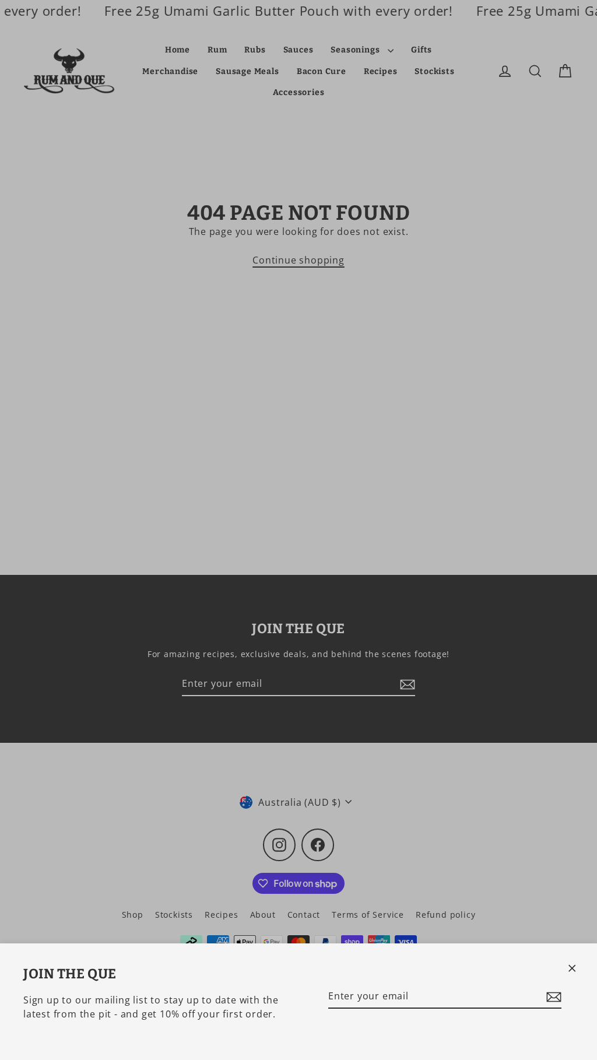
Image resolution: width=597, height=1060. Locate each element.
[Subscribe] (552, 996)
